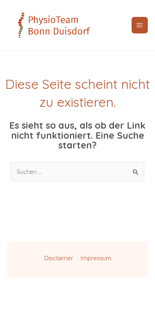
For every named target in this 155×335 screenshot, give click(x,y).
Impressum (95, 258)
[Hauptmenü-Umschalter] (140, 25)
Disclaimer (58, 258)
